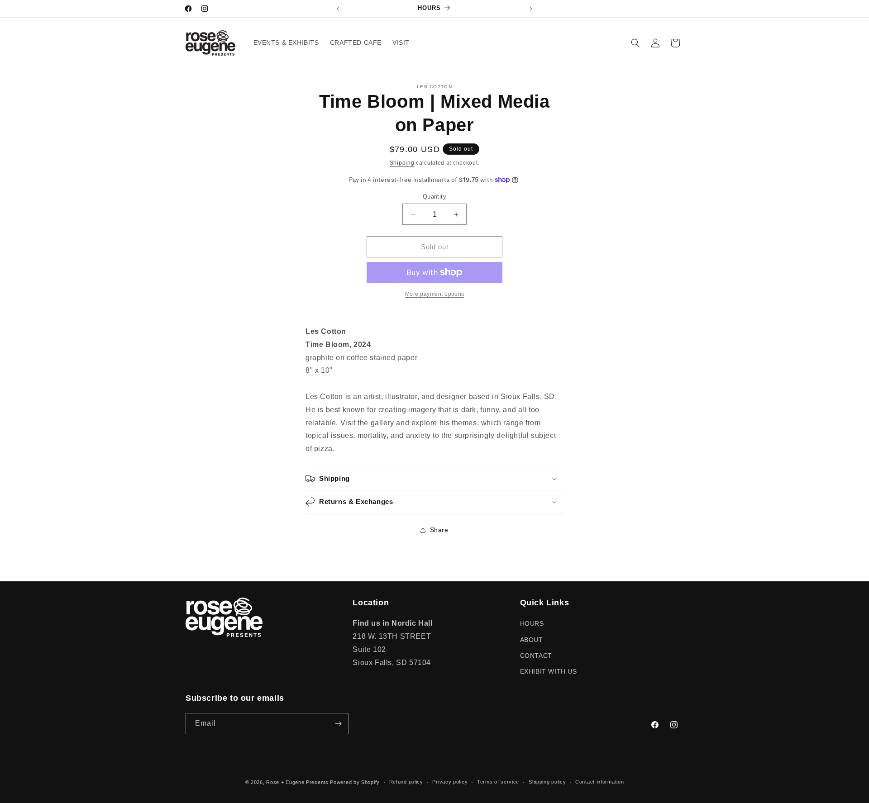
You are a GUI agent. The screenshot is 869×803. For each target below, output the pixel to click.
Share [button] (439, 529)
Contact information (599, 781)
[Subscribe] (338, 723)
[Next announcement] (531, 8)
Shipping (402, 163)
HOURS (532, 623)
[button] (635, 43)
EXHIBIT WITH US (548, 671)
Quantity (434, 196)
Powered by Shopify (355, 782)
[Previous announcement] (338, 8)
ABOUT (531, 639)
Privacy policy (450, 781)
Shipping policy (547, 781)
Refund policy (406, 781)
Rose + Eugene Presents (297, 782)
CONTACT (536, 655)
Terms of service (498, 781)
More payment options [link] (434, 294)
